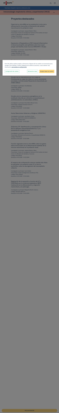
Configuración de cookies (12, 71)
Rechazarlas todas (32, 71)
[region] (29, 68)
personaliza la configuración (19, 67)
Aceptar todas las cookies (47, 71)
